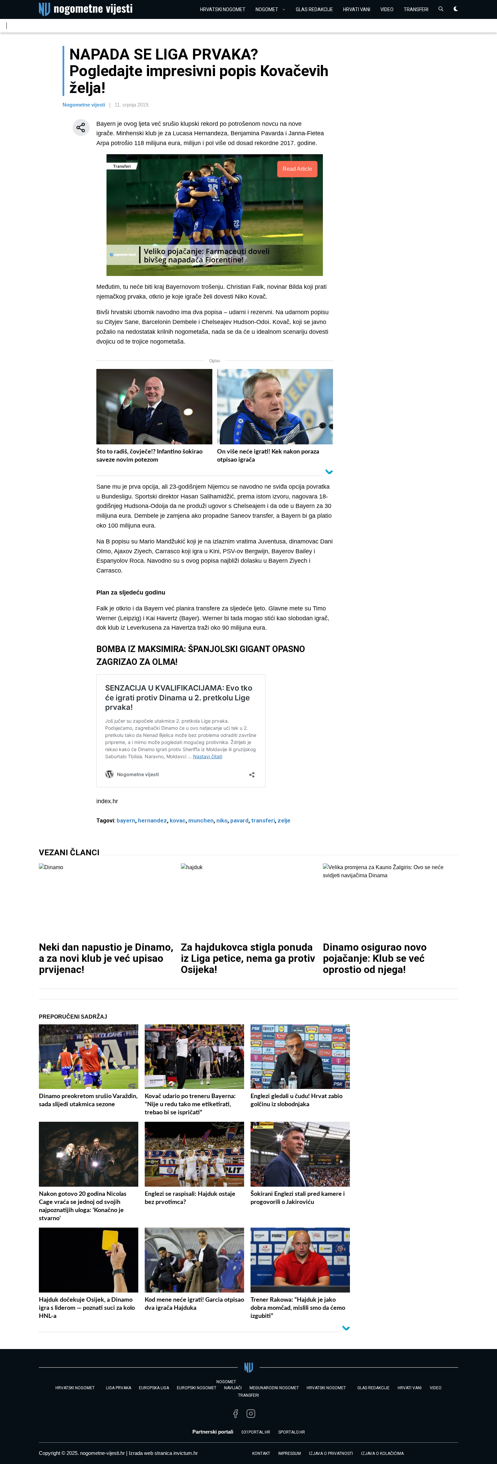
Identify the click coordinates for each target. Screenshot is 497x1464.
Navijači (233, 1388)
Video (387, 9)
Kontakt (261, 1453)
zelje (284, 820)
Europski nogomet (196, 1388)
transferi (263, 820)
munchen (201, 820)
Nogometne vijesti (84, 105)
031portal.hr (255, 1432)
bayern (126, 820)
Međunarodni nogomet (274, 1388)
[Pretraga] (441, 9)
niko (222, 820)
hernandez (152, 820)
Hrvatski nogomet (326, 1388)
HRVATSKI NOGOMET (222, 9)
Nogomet (267, 9)
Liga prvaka (118, 1388)
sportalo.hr (291, 1432)
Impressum (289, 1453)
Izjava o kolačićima (382, 1453)
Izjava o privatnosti (331, 1453)
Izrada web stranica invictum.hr (163, 1453)
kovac (178, 820)
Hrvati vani (356, 9)
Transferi (416, 9)
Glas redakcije (314, 9)
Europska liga (154, 1388)
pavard (239, 820)
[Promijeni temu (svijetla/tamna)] (455, 9)
